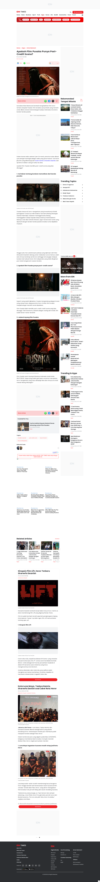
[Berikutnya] (60, 528)
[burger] (82, 15)
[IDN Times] (21, 12)
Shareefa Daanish (50, 161)
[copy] (56, 101)
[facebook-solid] (49, 101)
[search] (71, 12)
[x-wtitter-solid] (53, 101)
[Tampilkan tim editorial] (58, 448)
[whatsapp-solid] (45, 101)
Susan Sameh (39, 161)
